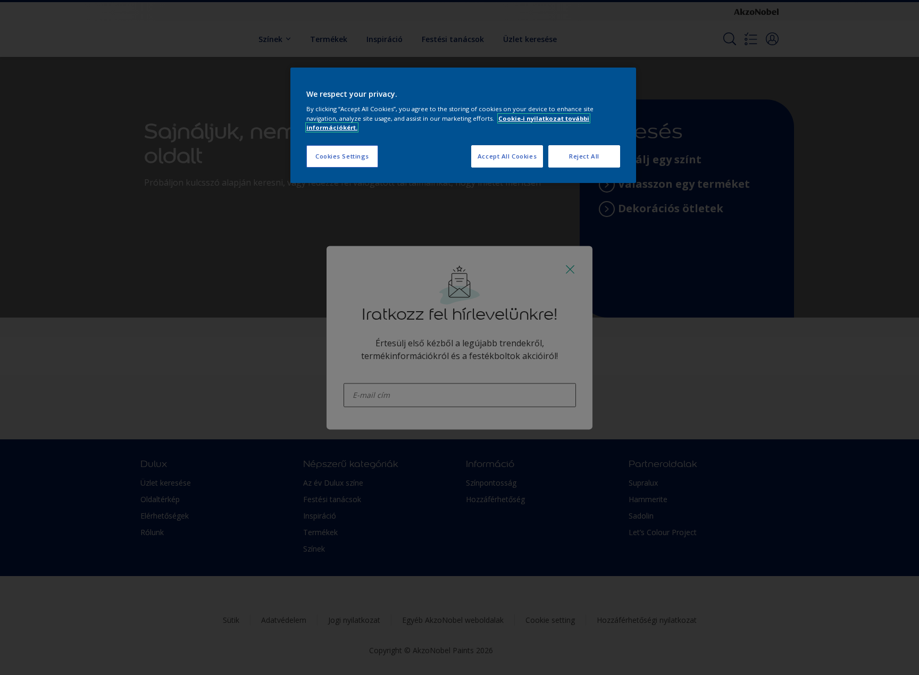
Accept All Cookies (507, 156)
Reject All (584, 156)
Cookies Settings (342, 156)
